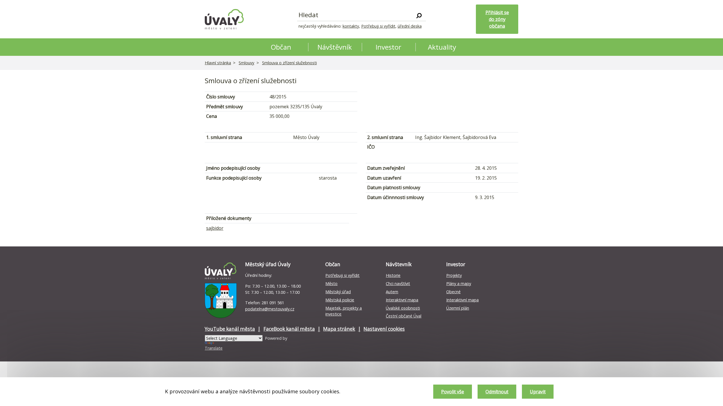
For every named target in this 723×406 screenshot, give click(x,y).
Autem (392, 291)
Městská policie (339, 300)
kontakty (351, 26)
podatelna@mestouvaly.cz (269, 309)
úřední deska (410, 26)
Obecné (453, 291)
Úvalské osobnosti (403, 308)
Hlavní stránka (218, 62)
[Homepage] (224, 19)
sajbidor (214, 228)
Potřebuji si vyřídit (378, 26)
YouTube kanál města (230, 329)
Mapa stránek (339, 329)
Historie (393, 275)
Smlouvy (246, 62)
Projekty (454, 275)
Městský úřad (338, 291)
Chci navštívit (398, 283)
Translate (214, 348)
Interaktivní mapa (402, 300)
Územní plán (457, 308)
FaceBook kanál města (289, 329)
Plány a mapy (458, 283)
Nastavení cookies (384, 329)
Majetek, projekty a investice (343, 311)
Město (331, 283)
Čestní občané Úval (403, 316)
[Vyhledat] (419, 15)
